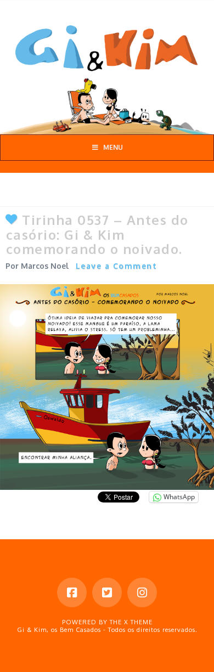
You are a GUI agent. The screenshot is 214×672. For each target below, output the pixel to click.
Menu (113, 147)
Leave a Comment (116, 265)
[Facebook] (72, 592)
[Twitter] (107, 592)
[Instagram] (142, 592)
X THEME (138, 622)
